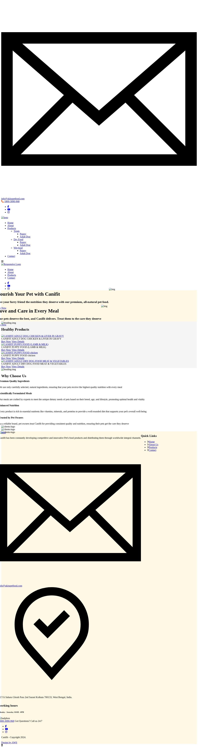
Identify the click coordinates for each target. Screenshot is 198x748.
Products (11, 228)
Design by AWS (9, 742)
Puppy (23, 234)
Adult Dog (25, 236)
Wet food (18, 247)
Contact (11, 256)
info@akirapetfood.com (12, 198)
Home (10, 222)
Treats (16, 231)
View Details (18, 341)
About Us (153, 444)
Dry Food (18, 239)
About (10, 225)
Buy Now (6, 341)
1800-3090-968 (11, 201)
